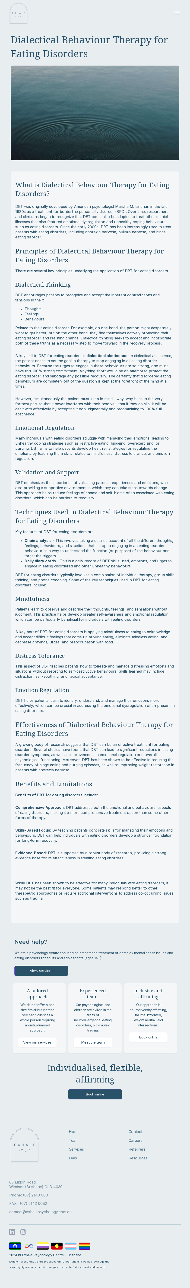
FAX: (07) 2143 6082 (28, 1203)
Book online (148, 1037)
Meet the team (93, 1042)
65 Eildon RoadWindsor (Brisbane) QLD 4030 (36, 1184)
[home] (18, 13)
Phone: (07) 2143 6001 (29, 1195)
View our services (37, 1042)
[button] (176, 13)
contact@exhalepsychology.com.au (40, 1211)
